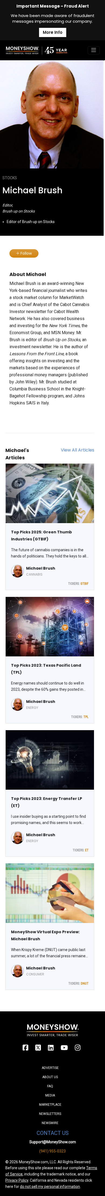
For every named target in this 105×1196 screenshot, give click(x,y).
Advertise (50, 1068)
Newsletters (50, 1114)
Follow (25, 253)
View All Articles (77, 450)
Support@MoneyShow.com (52, 1142)
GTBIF (84, 584)
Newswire (50, 1123)
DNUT (85, 983)
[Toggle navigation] (94, 50)
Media (50, 1095)
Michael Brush (40, 568)
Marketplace (50, 1105)
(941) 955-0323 (52, 1151)
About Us (50, 1077)
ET (87, 850)
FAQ (50, 1086)
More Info (52, 32)
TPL (86, 717)
